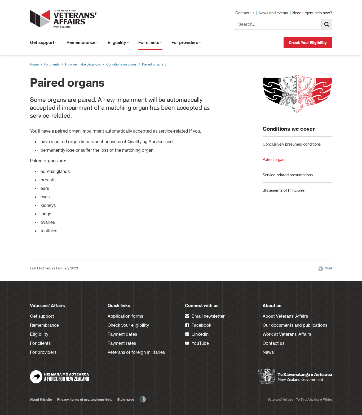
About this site (41, 399)
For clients (149, 42)
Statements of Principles (283, 190)
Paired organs (152, 64)
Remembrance (81, 42)
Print (328, 268)
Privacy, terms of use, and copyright (84, 399)
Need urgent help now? (312, 13)
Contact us (245, 13)
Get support (42, 42)
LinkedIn (200, 334)
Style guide (125, 399)
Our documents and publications (295, 324)
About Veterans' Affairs (285, 315)
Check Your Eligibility (308, 42)
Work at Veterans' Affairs (287, 334)
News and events (274, 13)
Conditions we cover (121, 64)
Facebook (201, 324)
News (268, 352)
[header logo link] (64, 18)
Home (34, 64)
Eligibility (117, 42)
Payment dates (122, 334)
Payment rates (122, 343)
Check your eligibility (128, 324)
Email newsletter (208, 315)
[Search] (326, 24)
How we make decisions (83, 64)
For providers (185, 42)
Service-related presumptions (288, 175)
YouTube (200, 343)
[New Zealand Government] (295, 376)
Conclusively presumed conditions (292, 144)
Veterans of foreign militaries (136, 352)
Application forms (125, 315)
